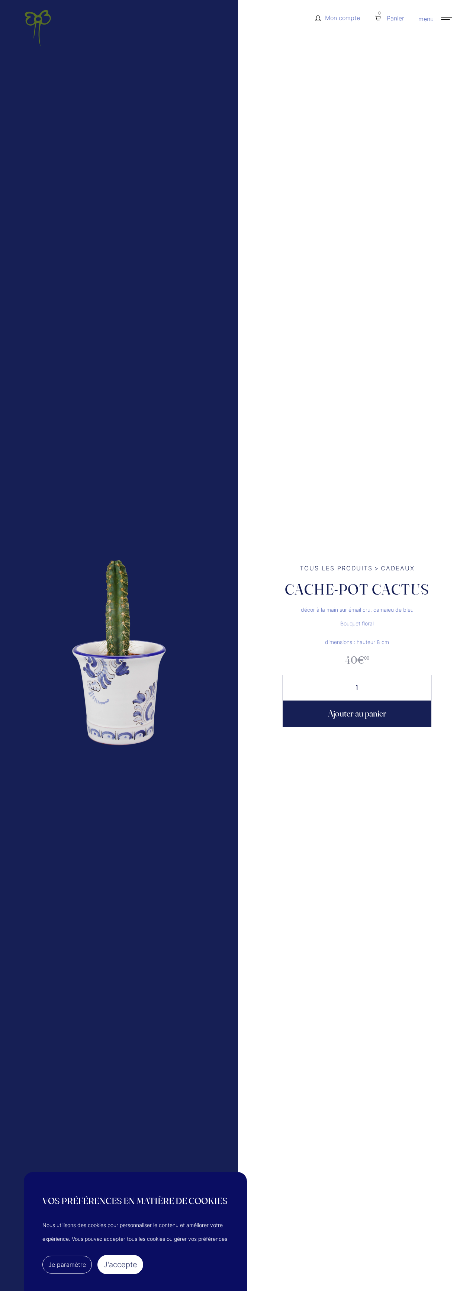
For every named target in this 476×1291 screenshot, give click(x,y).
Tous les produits (336, 568)
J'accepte (120, 1264)
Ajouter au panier (357, 713)
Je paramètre (67, 1264)
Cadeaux (398, 568)
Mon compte (342, 18)
